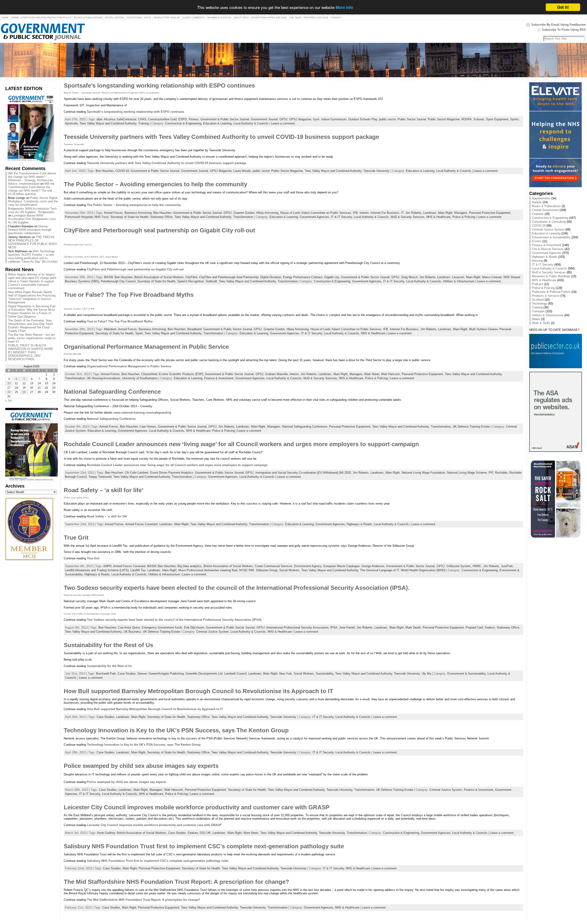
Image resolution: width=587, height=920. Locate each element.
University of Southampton (140, 378)
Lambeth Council (235, 673)
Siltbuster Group (266, 570)
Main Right (445, 212)
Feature (193, 833)
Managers (460, 212)
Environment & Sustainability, (467, 673)
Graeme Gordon (244, 212)
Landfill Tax (138, 570)
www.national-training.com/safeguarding (142, 412)
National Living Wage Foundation (423, 472)
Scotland (538, 299)
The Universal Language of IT (379, 570)
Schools (478, 119)
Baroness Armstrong (138, 212)
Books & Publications (546, 206)
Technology (539, 303)
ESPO (182, 119)
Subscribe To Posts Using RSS (564, 29)
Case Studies (127, 673)
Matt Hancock (390, 374)
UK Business (132, 631)
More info (344, 7)
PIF (491, 472)
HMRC (477, 566)
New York (285, 673)
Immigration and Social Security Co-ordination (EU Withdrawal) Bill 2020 (303, 472)
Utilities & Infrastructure (458, 281)
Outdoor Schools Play (362, 119)
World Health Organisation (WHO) (423, 570)
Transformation (243, 217)
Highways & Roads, (360, 524)
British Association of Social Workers (159, 277)
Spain (139, 333)
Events (536, 241)
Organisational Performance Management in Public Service (146, 346)
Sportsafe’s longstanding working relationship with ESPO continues (159, 85)
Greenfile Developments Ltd (204, 673)
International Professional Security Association (297, 627)
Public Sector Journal (412, 119)
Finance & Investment (546, 245)
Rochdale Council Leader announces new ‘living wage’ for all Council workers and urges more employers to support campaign (241, 444)
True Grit (76, 537)
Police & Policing (463, 217)
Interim (364, 212)
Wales (536, 319)
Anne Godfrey (106, 833)
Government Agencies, (315, 217)
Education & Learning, (218, 123)
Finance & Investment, (219, 378)
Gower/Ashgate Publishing (166, 673)
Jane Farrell (347, 627)
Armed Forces (113, 212)
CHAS (142, 119)
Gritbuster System (458, 566)
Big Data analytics (189, 566)
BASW (108, 277)
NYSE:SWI (246, 570)
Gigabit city (331, 277)
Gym (316, 119)
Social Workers (289, 570)
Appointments (541, 198)
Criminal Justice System (548, 229)
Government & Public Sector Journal (224, 119)
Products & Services (545, 295)
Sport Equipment (497, 119)
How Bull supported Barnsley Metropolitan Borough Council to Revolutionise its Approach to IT (198, 691)
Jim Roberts (413, 212)
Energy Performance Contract (302, 277)
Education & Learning (546, 233)
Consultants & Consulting (549, 221)
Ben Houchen (105, 171)
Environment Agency (307, 566)
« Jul (8, 400)
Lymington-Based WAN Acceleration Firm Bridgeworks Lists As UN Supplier (32, 219)
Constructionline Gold (162, 119)
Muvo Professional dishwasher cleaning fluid (207, 570)
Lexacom (458, 277)
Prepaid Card (474, 627)
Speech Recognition (190, 281)
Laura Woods (242, 171)
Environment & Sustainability (551, 237)
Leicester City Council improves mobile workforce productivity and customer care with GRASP (196, 807)
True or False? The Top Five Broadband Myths (129, 294)
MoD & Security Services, (408, 217)
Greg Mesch (409, 277)
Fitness (194, 119)
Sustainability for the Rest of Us (108, 645)
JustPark (507, 566)
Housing (537, 260)
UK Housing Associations (103, 378)
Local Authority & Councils (251, 123)
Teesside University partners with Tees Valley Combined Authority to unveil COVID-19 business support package (221, 137)
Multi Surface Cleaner (483, 329)
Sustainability (324, 673)
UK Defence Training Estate (471, 426)
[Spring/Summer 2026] (29, 161)
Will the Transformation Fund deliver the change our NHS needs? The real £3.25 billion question (31, 189)
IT (402, 212)
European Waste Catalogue (341, 566)
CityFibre (191, 277)
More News (251, 833)
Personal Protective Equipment (489, 212)
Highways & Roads (544, 256)
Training (143, 123)
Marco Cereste (492, 277)
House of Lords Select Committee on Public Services (315, 212)
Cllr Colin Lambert (136, 472)
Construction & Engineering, (184, 123)
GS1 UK (205, 833)
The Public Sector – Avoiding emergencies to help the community (155, 184)
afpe (99, 119)
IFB (355, 212)
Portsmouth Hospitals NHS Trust (86, 217)
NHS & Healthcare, (439, 217)
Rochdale (501, 472)
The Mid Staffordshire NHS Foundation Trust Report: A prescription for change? (176, 882)
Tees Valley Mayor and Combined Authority (108, 123)
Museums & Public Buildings (551, 276)
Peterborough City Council (118, 281)
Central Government (545, 210)
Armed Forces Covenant (141, 524)
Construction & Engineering (550, 218)
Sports (514, 119)
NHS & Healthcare (373, 333)
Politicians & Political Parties (551, 292)
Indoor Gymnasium (333, 119)
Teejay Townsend (100, 476)
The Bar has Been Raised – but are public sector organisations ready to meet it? (31, 338)
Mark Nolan (371, 374)
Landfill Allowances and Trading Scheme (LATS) (97, 570)
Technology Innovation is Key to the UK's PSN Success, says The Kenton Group (176, 730)
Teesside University (376, 171)
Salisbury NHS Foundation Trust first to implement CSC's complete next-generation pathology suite (204, 846)
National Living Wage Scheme (467, 472)
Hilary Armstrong (267, 212)
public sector (387, 119)
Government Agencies (546, 253)
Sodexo (490, 627)
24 (9, 392)
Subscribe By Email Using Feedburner (558, 24)
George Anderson (372, 566)
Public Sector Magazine (444, 119)
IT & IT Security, (342, 217)
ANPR (107, 566)
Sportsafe (71, 123)
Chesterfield (149, 374)
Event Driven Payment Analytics (171, 472)
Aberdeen (110, 329)
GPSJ (284, 119)
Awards (537, 202)
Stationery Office (161, 217)
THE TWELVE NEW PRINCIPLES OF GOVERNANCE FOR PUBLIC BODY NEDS (32, 242)
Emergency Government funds (162, 627)
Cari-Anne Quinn (129, 627)
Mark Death (413, 627)
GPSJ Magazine (300, 119)
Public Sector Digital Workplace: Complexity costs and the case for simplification (33, 201)
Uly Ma (426, 673)
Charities (538, 214)
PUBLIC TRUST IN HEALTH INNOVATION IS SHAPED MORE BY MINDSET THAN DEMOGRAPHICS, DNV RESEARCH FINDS (30, 352)
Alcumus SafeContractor (120, 119)
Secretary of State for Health (129, 217)
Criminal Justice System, (213, 631)
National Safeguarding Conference (112, 391)
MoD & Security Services (549, 272)
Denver (142, 673)
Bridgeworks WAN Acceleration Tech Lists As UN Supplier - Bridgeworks (32, 210)
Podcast (537, 284)
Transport (538, 311)
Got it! (563, 7)
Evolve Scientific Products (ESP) (181, 374)
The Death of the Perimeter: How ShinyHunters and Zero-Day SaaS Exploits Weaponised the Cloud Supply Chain (30, 325)
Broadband (194, 329)
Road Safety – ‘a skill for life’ (103, 490)
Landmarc (429, 212)
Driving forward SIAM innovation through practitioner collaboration (29, 230)
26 (24, 392)
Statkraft (211, 281)
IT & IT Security (542, 264)
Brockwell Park (106, 673)
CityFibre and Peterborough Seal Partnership (228, 277)
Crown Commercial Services (273, 566)
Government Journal (264, 119)
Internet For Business (385, 212)
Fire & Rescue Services (548, 249)
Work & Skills (541, 323)
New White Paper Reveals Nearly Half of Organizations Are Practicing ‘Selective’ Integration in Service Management (31, 297)
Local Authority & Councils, (372, 217)
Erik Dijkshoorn (194, 627)
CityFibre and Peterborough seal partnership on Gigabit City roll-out (159, 230)
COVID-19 (122, 171)
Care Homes (148, 426)
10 (9, 383)
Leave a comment (283, 123)
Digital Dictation (270, 277)
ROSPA (466, 119)
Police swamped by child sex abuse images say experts (141, 766)
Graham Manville (276, 374)
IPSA (333, 627)
